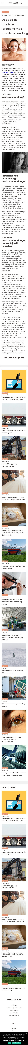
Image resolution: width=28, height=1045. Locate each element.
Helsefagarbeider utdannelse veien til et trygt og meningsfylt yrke (14, 398)
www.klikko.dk (15, 1015)
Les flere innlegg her (14, 357)
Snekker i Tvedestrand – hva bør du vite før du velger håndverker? (13, 498)
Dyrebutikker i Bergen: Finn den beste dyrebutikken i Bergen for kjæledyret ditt (12, 533)
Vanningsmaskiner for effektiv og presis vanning (13, 567)
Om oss (14, 1031)
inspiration (5, 12)
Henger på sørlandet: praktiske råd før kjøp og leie (14, 432)
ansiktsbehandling (8, 72)
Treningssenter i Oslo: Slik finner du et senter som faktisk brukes (14, 774)
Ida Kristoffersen (19, 15)
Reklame (14, 1028)
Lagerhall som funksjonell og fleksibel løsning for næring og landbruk (12, 637)
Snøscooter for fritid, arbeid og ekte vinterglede (12, 672)
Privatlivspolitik (16, 1042)
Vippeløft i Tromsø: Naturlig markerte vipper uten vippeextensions (11, 739)
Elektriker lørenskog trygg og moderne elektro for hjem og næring (12, 601)
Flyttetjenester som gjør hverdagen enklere (14, 705)
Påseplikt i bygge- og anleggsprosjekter (9, 465)
